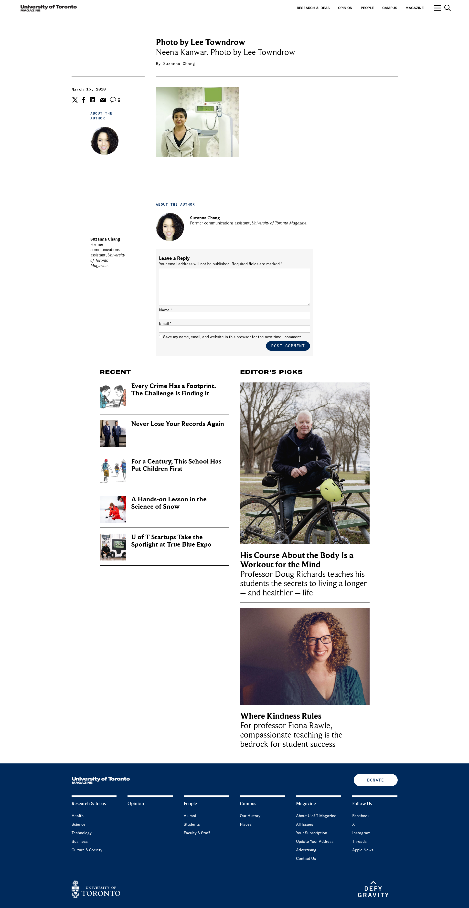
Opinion (345, 8)
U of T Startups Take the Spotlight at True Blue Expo (171, 541)
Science (78, 824)
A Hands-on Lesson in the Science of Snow (169, 503)
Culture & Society (87, 849)
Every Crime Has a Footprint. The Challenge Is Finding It (173, 389)
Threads (359, 841)
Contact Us (306, 858)
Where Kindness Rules (280, 716)
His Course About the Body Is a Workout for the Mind (296, 560)
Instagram (361, 832)
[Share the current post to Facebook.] (83, 100)
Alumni (190, 815)
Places (246, 824)
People (367, 8)
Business (80, 841)
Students (192, 824)
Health (78, 815)
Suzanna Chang (179, 63)
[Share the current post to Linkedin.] (92, 99)
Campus (389, 8)
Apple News (362, 849)
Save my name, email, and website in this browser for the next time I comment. (232, 336)
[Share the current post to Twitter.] (74, 99)
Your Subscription (311, 832)
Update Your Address (314, 841)
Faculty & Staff (197, 832)
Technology (82, 832)
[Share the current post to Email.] (102, 100)
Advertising (306, 849)
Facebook (361, 815)
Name (165, 309)
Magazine (414, 8)
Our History (250, 815)
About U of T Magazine (316, 815)
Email (165, 323)
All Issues (304, 824)
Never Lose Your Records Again (177, 424)
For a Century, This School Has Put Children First (176, 465)
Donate (375, 780)
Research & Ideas (313, 8)
